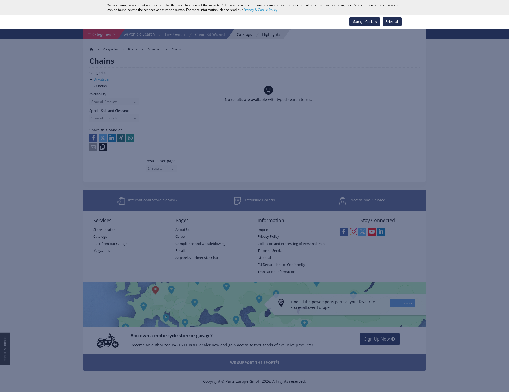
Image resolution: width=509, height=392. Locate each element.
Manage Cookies (364, 21)
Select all (392, 21)
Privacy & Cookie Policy (260, 9)
